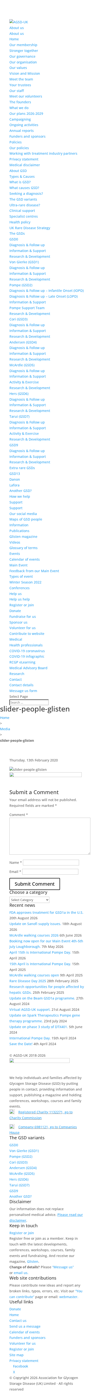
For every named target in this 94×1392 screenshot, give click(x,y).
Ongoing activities (23, 125)
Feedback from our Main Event (34, 571)
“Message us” (63, 1267)
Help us (15, 593)
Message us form (23, 690)
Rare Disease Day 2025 (27, 981)
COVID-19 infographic (26, 656)
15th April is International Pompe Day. (40, 964)
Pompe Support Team (27, 308)
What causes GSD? (24, 187)
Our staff (16, 90)
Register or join (21, 605)
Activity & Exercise (24, 382)
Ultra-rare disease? (24, 205)
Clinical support (22, 210)
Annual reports (21, 130)
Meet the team (21, 79)
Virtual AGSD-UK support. (30, 1009)
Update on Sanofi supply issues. (35, 923)
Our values (18, 67)
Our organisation (23, 62)
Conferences (19, 588)
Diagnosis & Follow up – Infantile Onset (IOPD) (46, 290)
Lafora (14, 485)
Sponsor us (18, 622)
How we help (19, 496)
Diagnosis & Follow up (27, 245)
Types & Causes (22, 176)
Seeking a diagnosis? (26, 193)
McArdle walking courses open (34, 975)
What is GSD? (20, 182)
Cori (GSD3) (18, 319)
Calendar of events (24, 559)
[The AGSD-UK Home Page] (18, 22)
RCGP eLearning (22, 662)
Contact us (18, 1320)
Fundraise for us (22, 616)
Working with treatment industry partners (43, 153)
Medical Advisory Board (28, 668)
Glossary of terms (23, 548)
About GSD (18, 170)
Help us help (19, 599)
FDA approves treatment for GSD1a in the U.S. (46, 912)
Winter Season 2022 (25, 582)
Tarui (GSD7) (19, 416)
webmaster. (68, 1296)
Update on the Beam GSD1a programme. (42, 998)
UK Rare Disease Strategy (29, 228)
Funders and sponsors (27, 136)
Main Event (18, 565)
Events (14, 553)
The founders (20, 102)
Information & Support (27, 250)
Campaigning (20, 119)
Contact (15, 679)
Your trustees (20, 85)
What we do (18, 107)
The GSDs (17, 233)
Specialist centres (23, 216)
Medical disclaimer (24, 165)
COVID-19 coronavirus (27, 651)
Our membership (23, 45)
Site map (16, 1355)
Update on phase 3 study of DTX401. (38, 1026)
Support (15, 502)
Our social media (23, 513)
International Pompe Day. (30, 1038)
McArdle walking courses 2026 (34, 935)
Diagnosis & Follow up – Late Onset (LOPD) (43, 296)
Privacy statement (23, 159)
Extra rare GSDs (22, 468)
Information (18, 525)
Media (5, 729)
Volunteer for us (22, 627)
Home (14, 39)
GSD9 (13, 445)
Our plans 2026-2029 (26, 113)
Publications (19, 530)
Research (16, 673)
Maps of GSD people (25, 519)
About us (16, 27)
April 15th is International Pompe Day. (40, 952)
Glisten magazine (23, 536)
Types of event (21, 576)
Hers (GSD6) (18, 393)
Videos (14, 542)
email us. (21, 1272)
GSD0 (13, 239)
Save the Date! (21, 1044)
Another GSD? (20, 490)
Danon (14, 479)
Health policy (19, 222)
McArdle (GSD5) (21, 365)
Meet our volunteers (25, 96)
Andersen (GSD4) (23, 342)
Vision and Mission (24, 73)
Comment (18, 814)
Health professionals (26, 645)
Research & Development (29, 256)
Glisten (32, 1261)
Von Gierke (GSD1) (24, 262)
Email (15, 871)
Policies (15, 142)
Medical (15, 639)
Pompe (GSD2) (20, 285)
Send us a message (24, 1326)
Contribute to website (26, 633)
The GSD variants (23, 199)
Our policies (19, 148)
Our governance (22, 56)
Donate (15, 610)
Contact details (21, 685)
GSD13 (14, 473)
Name (15, 862)
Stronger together (23, 50)
